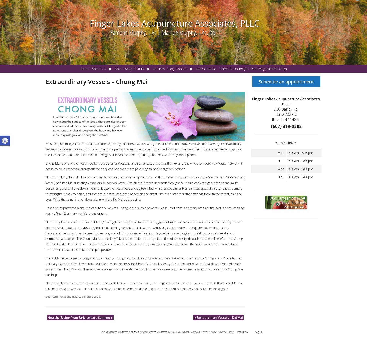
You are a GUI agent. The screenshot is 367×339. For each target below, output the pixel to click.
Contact (181, 69)
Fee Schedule (206, 69)
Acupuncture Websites (115, 332)
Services (159, 69)
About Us (99, 69)
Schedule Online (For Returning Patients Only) (252, 69)
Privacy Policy (226, 332)
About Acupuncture (129, 69)
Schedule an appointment (286, 81)
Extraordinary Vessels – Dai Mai (218, 317)
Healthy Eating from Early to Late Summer (80, 317)
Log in (258, 332)
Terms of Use (209, 332)
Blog (170, 69)
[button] (5, 141)
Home (84, 69)
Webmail (242, 332)
